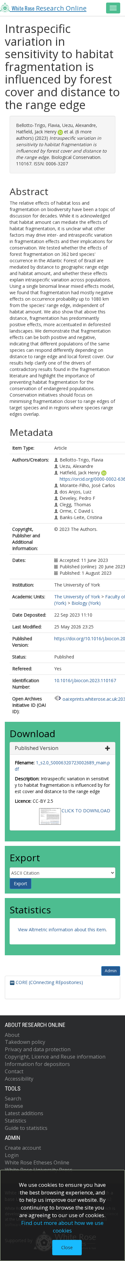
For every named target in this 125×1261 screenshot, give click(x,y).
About (12, 1034)
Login (12, 1155)
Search (13, 1098)
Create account (23, 1147)
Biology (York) (86, 603)
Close (67, 1247)
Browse (14, 1105)
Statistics (15, 1120)
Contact (14, 1071)
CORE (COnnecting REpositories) (48, 982)
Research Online (49, 8)
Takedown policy (25, 1041)
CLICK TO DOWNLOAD (86, 811)
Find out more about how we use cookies (62, 1226)
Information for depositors (37, 1064)
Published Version (36, 748)
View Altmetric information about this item (62, 929)
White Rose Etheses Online (37, 1162)
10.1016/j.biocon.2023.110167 (85, 680)
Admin (111, 970)
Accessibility (19, 1078)
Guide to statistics (26, 1127)
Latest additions (24, 1113)
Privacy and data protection (38, 1049)
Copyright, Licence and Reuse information (55, 1056)
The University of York (77, 597)
